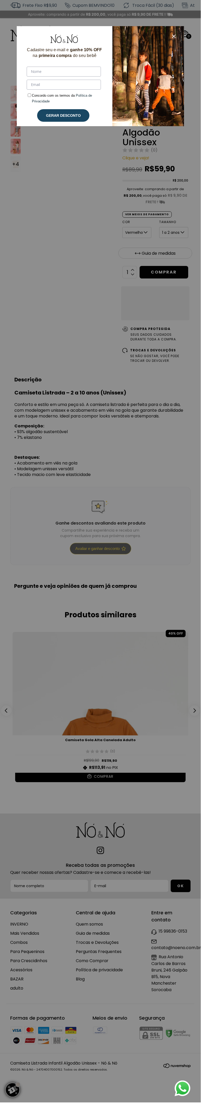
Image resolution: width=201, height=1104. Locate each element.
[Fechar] (174, 36)
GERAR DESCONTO (63, 115)
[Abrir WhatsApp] (182, 1088)
